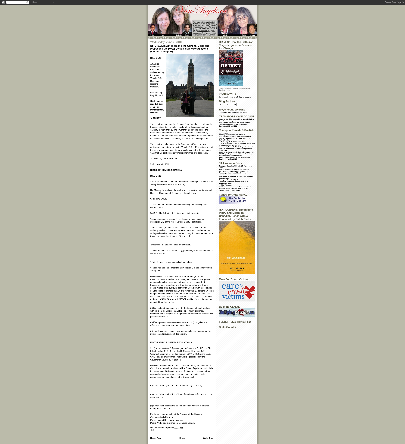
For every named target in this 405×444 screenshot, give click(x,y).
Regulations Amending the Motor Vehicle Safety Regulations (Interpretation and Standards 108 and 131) (234, 124)
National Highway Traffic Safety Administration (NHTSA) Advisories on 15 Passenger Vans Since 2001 (237, 148)
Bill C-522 (222, 175)
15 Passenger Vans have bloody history (233, 172)
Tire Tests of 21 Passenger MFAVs (232, 171)
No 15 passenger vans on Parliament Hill (235, 187)
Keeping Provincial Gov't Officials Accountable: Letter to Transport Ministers (235, 135)
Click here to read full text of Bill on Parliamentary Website (157, 107)
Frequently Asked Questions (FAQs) (232, 112)
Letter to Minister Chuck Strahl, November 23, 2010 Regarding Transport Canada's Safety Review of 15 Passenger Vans (236, 153)
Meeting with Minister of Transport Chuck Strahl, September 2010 (234, 158)
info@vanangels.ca (243, 97)
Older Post (208, 438)
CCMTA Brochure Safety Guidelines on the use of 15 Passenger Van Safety (237, 144)
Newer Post (155, 438)
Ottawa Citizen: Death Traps (229, 190)
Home (182, 438)
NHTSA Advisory (225, 185)
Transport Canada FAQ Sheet (230, 180)
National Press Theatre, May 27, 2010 (233, 188)
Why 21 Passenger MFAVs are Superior (234, 169)
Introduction (223, 133)
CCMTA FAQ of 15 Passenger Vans (232, 142)
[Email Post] (182, 430)
